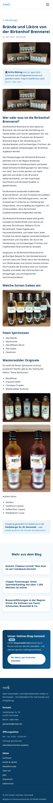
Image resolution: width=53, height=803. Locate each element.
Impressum (8, 779)
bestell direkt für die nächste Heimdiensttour (25, 530)
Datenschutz (8, 783)
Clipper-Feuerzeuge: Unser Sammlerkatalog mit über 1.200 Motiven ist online (24, 584)
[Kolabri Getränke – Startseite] (7, 5)
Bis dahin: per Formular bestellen (23, 659)
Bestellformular (9, 766)
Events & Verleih (10, 762)
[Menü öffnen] (47, 5)
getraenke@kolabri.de (12, 724)
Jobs (4, 775)
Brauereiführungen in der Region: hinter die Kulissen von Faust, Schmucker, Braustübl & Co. (25, 603)
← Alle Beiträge (10, 20)
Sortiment (7, 758)
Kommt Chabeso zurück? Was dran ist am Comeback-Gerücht (26, 567)
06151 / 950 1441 (13, 82)
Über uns (7, 770)
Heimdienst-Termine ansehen (15, 745)
